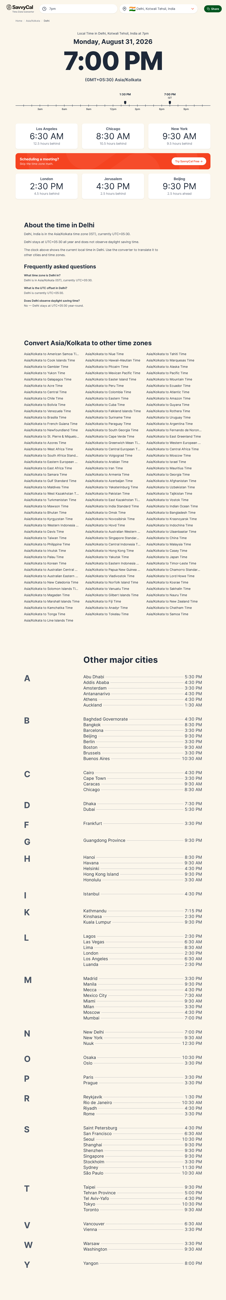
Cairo (88, 772)
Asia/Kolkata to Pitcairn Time (106, 366)
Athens (90, 699)
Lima (88, 947)
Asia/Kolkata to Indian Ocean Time (172, 506)
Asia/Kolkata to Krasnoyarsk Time (171, 519)
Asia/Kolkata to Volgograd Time (108, 455)
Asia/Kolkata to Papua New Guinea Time (115, 569)
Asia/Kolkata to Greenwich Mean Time (113, 443)
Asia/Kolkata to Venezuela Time (47, 411)
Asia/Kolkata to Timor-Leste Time (171, 563)
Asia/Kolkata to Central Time (45, 392)
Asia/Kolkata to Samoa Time (167, 614)
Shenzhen (93, 1150)
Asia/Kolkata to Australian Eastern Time (53, 576)
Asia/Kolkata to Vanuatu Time (107, 589)
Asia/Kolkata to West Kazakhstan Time (53, 493)
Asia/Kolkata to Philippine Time (47, 544)
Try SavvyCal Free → (189, 161)
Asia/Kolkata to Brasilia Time (45, 417)
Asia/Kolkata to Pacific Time (167, 373)
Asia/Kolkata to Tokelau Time (107, 614)
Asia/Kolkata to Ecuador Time (168, 386)
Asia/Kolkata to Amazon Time (168, 398)
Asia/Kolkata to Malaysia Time (168, 544)
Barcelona (93, 730)
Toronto (91, 1209)
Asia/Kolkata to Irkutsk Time (45, 550)
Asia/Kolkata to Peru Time (104, 386)
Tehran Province (99, 1192)
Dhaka (89, 803)
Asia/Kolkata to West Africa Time (48, 449)
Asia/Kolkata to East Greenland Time (173, 436)
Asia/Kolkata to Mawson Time (46, 506)
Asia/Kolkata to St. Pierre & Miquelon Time (55, 436)
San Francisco (97, 1133)
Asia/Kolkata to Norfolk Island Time (111, 582)
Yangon (90, 1263)
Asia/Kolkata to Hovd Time (105, 525)
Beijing (90, 736)
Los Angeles (95, 958)
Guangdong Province (104, 840)
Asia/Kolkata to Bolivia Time (44, 405)
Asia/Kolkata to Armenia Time (107, 474)
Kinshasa (92, 916)
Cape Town (94, 778)
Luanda (90, 964)
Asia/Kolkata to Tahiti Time (166, 354)
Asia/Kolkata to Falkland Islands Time (113, 411)
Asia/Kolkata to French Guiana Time (50, 424)
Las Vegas (93, 941)
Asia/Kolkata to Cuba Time (105, 405)
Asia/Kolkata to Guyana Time (167, 405)
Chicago (91, 789)
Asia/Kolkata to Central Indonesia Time (114, 544)
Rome (89, 1113)
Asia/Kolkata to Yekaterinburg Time (111, 487)
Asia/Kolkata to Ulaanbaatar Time (171, 531)
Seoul (88, 1139)
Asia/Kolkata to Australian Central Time (53, 569)
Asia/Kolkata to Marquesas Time (170, 360)
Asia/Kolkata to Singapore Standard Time (116, 538)
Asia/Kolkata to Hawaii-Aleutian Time (112, 360)
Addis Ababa (96, 682)
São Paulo (93, 1173)
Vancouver (94, 1223)
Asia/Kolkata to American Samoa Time (52, 354)
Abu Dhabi (93, 676)
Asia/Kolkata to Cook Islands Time (49, 360)
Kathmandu (94, 910)
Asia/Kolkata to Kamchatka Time (48, 608)
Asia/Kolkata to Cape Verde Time (109, 436)
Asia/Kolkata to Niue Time (104, 354)
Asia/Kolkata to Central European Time (114, 449)
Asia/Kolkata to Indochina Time (169, 525)
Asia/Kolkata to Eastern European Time (53, 462)
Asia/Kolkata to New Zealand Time (172, 601)
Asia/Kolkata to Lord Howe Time (170, 576)
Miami (89, 1001)
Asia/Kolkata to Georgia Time (168, 474)
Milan (88, 1006)
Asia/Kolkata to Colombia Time (108, 392)
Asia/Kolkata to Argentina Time (169, 424)
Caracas (91, 783)
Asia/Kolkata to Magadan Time (47, 595)
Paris (88, 1077)
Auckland (92, 705)
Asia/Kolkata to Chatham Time (169, 608)
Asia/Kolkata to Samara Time (45, 474)
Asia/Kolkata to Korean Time (45, 563)
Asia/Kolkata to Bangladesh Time (170, 512)
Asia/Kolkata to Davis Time (44, 531)
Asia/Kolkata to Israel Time (166, 462)
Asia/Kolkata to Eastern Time (106, 398)
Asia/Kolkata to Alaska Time (167, 366)
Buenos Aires (96, 758)
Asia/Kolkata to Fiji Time (103, 601)
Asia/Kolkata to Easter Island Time (110, 379)
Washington (95, 1249)
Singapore (93, 1156)
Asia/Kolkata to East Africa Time (48, 468)
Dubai (89, 809)
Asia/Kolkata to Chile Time (43, 398)
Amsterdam (95, 688)
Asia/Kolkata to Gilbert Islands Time (111, 595)
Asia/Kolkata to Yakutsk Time (107, 557)
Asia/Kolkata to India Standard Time (112, 506)
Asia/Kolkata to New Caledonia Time (51, 582)
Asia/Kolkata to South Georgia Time (111, 430)
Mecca (90, 989)
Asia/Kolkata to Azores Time (45, 443)
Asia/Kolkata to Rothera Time (168, 411)
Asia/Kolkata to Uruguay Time (168, 417)
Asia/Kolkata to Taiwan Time (45, 538)
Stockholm (93, 1161)
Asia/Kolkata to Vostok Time (167, 500)
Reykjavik (92, 1096)
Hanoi (89, 857)
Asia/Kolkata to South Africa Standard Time (56, 455)
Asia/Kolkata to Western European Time (176, 443)
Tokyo (89, 1204)
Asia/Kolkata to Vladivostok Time (109, 576)
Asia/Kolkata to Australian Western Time (115, 531)
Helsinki (91, 868)
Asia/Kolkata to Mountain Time (169, 379)
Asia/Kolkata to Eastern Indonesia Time (114, 563)
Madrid (90, 978)
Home (19, 20)
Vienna (90, 1229)
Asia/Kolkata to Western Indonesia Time (53, 525)
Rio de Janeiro (97, 1102)
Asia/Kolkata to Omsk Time (105, 512)
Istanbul (91, 893)
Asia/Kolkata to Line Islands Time (48, 620)
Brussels (92, 752)
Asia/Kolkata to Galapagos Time (47, 379)
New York (93, 1037)
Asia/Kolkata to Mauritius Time (169, 468)
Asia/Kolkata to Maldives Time (46, 487)
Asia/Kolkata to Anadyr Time (106, 608)
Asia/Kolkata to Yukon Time (44, 373)
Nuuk (88, 1043)
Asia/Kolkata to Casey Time (166, 550)
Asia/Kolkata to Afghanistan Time (171, 481)
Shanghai (92, 1144)
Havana (91, 862)
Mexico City (95, 995)
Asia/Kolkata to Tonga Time (44, 614)
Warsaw (91, 1243)
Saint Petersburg (100, 1127)
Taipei (89, 1187)
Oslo (87, 1063)
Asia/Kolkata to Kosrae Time (167, 582)
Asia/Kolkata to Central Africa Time (172, 449)
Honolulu (92, 879)
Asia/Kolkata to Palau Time (44, 557)
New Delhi (93, 1032)
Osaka (89, 1057)
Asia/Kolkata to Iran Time (104, 468)
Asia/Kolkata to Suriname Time (108, 417)
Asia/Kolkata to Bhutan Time (45, 512)
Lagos (89, 936)
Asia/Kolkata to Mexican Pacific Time (112, 373)
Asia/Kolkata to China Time (166, 538)
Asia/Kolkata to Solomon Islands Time (52, 589)
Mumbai (91, 1018)
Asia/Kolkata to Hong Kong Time (109, 550)
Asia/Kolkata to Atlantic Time (167, 392)
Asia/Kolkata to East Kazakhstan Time (113, 500)
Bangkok (92, 724)
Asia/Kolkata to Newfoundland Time (51, 430)
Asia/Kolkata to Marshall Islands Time (51, 601)
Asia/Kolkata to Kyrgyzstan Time (48, 519)
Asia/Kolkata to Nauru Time (166, 595)
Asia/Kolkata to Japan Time (166, 557)
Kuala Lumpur (97, 922)
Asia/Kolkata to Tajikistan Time (169, 493)
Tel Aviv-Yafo (96, 1198)
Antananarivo (96, 693)
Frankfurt (92, 823)
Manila (90, 984)
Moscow (91, 1012)
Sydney (90, 1167)
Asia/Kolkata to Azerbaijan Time (109, 481)
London (90, 953)
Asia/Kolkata (33, 20)
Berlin (89, 741)
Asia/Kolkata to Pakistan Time (107, 493)
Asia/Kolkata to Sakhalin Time (168, 589)
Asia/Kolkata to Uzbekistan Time (170, 487)
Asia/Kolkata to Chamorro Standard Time (177, 569)
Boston (90, 747)
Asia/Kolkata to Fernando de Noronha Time (178, 430)
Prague (90, 1082)
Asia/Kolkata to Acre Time (43, 386)
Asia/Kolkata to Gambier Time (46, 366)
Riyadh (90, 1108)
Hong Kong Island (101, 874)
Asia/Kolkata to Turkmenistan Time (50, 500)
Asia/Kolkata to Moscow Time (168, 455)
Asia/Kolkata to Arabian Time (106, 462)
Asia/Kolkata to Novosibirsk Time (110, 519)
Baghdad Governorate (105, 719)
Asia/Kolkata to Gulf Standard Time (50, 481)
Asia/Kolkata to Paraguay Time (108, 424)
